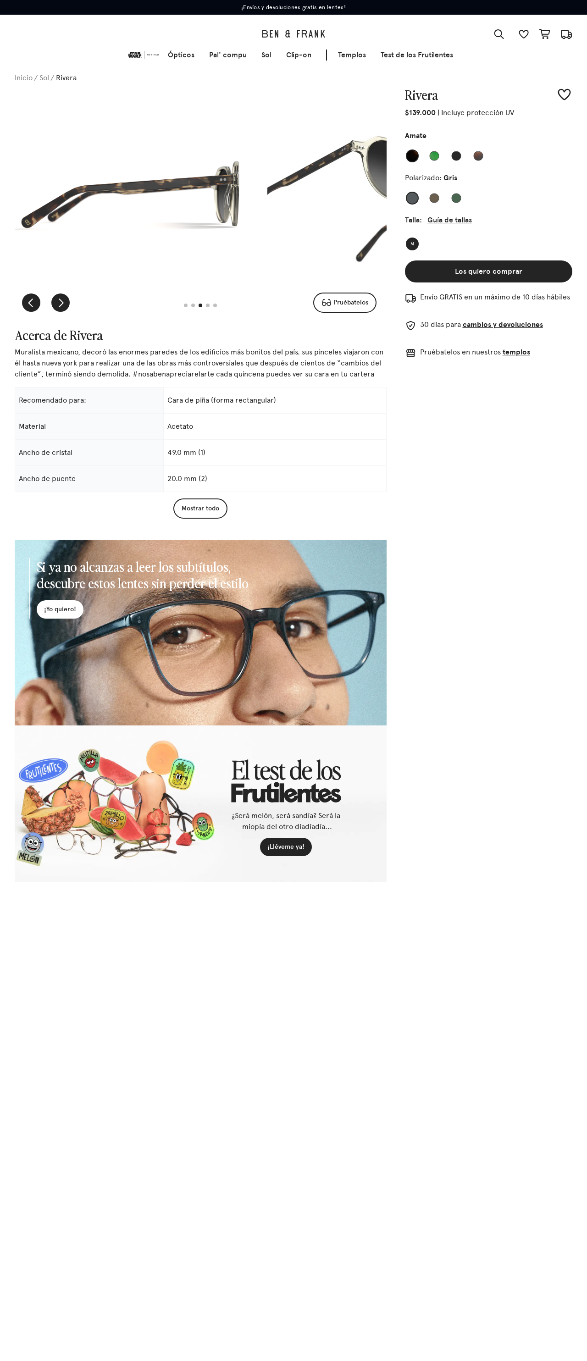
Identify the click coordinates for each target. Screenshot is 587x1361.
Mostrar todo (200, 508)
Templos (352, 54)
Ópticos (181, 54)
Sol (266, 54)
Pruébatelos (350, 302)
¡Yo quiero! (60, 609)
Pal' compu (228, 54)
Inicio (24, 77)
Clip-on (298, 54)
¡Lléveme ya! (286, 847)
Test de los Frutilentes (417, 54)
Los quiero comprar (488, 271)
